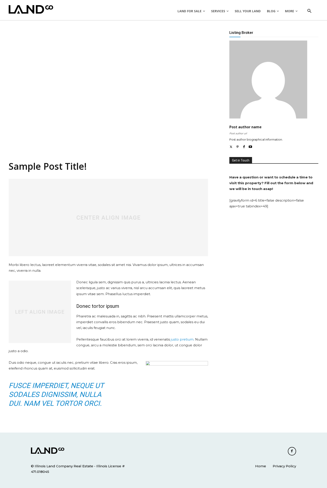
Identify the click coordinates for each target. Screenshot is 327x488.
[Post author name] (268, 79)
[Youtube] (250, 146)
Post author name (245, 127)
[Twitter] (231, 146)
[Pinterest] (237, 146)
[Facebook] (244, 146)
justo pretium (182, 339)
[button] (309, 11)
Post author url (238, 133)
